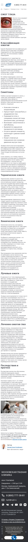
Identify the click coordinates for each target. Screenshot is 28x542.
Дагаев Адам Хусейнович (14, 447)
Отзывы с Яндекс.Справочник (13, 519)
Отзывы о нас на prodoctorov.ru (13, 522)
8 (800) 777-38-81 (20, 5)
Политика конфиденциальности (13, 531)
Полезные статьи (15, 9)
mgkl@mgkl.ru (11, 500)
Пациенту (6, 9)
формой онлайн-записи (20, 439)
